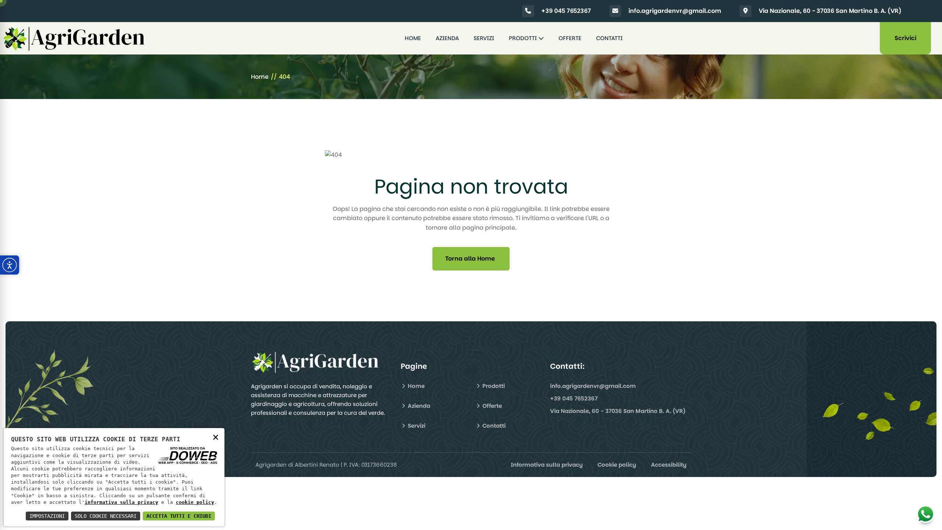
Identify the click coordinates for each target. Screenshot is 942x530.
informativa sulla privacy (121, 502)
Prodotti (523, 38)
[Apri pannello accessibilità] (9, 265)
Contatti (609, 38)
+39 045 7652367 (566, 11)
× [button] (215, 436)
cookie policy (195, 502)
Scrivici (905, 38)
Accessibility (669, 465)
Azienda (447, 38)
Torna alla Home (470, 258)
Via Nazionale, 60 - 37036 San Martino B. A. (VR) (830, 11)
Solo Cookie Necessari (106, 516)
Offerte (570, 38)
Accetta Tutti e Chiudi (178, 516)
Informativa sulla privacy (547, 465)
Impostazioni (47, 516)
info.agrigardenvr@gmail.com (674, 11)
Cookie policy (617, 465)
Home (413, 38)
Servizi (484, 38)
